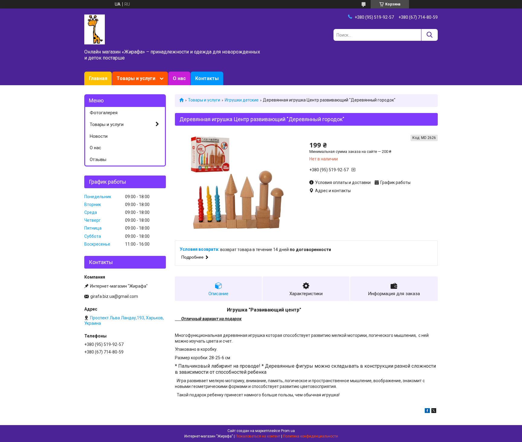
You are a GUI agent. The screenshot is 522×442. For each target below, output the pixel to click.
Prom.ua (288, 431)
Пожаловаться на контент (258, 436)
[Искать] (429, 35)
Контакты (207, 78)
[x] (433, 411)
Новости (99, 136)
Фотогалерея (104, 112)
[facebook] (427, 411)
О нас (179, 78)
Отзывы (98, 159)
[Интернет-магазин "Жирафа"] (94, 29)
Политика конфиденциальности (310, 436)
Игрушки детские (242, 100)
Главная (98, 78)
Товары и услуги (136, 78)
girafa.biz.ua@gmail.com (114, 296)
